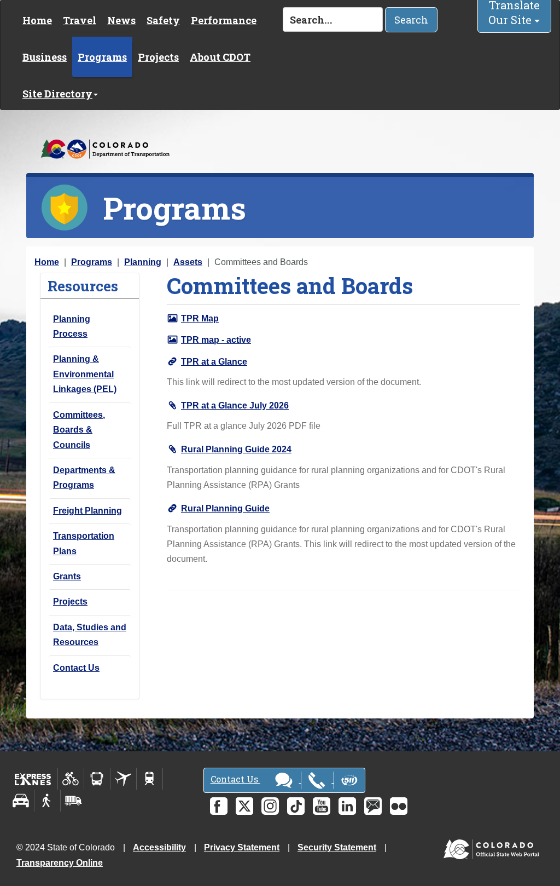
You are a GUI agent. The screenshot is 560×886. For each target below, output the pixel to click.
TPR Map (200, 318)
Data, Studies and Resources (89, 635)
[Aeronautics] (123, 779)
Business (44, 57)
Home (37, 20)
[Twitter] (244, 806)
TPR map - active (216, 339)
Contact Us (76, 667)
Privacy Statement (241, 847)
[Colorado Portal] (494, 847)
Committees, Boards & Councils (79, 430)
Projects (158, 57)
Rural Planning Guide (225, 508)
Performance (223, 20)
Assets (187, 262)
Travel (79, 20)
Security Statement (337, 847)
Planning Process (71, 326)
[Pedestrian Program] (47, 801)
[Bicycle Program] (70, 779)
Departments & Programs (84, 477)
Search (411, 19)
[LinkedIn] (347, 806)
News (121, 20)
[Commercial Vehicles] (73, 801)
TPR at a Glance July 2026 (235, 405)
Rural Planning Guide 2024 (236, 449)
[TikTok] (296, 806)
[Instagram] (270, 806)
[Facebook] (219, 806)
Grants (67, 576)
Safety (163, 20)
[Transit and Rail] (97, 779)
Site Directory (57, 93)
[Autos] (21, 801)
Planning (142, 262)
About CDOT (220, 57)
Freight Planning (87, 510)
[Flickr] (399, 806)
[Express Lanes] (33, 779)
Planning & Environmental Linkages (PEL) (84, 374)
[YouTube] (321, 806)
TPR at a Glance (214, 361)
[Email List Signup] (373, 806)
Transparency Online (59, 862)
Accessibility (159, 847)
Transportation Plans (83, 543)
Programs (102, 57)
